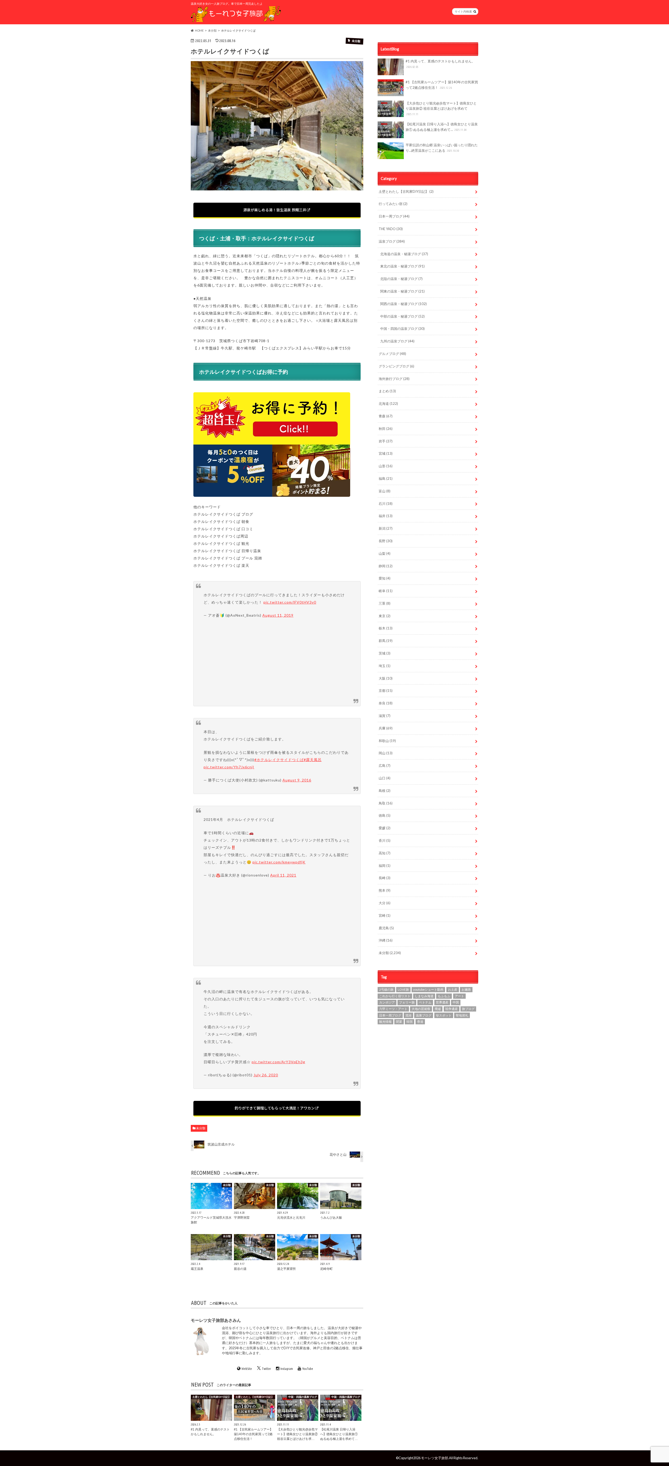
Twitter (266, 1368)
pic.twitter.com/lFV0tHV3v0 (289, 602)
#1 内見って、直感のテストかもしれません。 (440, 63)
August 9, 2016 (296, 780)
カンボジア (387, 1002)
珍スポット (444, 1015)
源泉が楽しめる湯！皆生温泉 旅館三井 (274, 209)
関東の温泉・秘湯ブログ (402, 291)
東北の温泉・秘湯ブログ (402, 266)
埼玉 (384, 666)
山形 (386, 466)
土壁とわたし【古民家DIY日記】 (406, 191)
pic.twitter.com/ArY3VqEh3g (278, 1062)
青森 (386, 416)
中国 (456, 1002)
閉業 (399, 1022)
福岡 (384, 865)
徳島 (384, 815)
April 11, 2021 (283, 875)
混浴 (408, 1015)
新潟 (386, 528)
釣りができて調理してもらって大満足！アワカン (275, 1108)
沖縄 (386, 940)
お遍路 (466, 989)
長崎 (384, 878)
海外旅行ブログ (394, 379)
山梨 (384, 553)
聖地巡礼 (462, 1015)
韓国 (409, 1022)
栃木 (386, 628)
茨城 (384, 653)
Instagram (286, 1368)
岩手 (386, 441)
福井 (386, 516)
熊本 (384, 890)
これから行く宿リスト (395, 996)
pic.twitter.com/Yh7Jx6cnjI (229, 767)
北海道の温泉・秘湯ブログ (404, 254)
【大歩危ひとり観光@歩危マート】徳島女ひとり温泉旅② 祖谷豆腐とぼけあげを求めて (441, 108)
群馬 (386, 641)
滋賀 (384, 716)
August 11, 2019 (277, 615)
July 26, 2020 (265, 1075)
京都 (386, 690)
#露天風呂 (313, 759)
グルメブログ (392, 354)
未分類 (200, 1128)
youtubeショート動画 (428, 989)
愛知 (384, 578)
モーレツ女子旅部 (434, 1458)
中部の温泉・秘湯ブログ (402, 316)
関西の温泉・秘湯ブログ (403, 304)
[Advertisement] (277, 661)
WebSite (246, 1368)
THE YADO (391, 229)
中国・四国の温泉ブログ (402, 328)
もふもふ (444, 996)
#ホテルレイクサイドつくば (279, 759)
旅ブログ (468, 1009)
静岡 (386, 566)
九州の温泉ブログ (397, 341)
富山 (384, 491)
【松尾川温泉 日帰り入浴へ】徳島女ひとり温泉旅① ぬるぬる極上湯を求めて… (442, 127)
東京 (384, 616)
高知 (384, 853)
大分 (384, 903)
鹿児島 (386, 928)
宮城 (386, 453)
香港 (420, 1022)
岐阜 (386, 591)
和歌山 (387, 741)
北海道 (388, 403)
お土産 (452, 989)
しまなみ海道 (424, 996)
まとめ (387, 391)
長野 (386, 541)
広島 (384, 765)
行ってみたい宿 (393, 204)
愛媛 (384, 828)
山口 (384, 778)
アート (459, 996)
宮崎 (384, 915)
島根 (384, 791)
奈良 (386, 703)
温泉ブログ (392, 241)
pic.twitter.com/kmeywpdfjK (278, 862)
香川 (384, 840)
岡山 (386, 753)
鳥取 (386, 803)
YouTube (307, 1368)
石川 (386, 503)
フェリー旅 (407, 1002)
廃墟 (438, 1009)
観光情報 (385, 1022)
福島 (386, 478)
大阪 (386, 678)
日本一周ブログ (394, 216)
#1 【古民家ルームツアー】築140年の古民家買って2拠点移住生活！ (442, 85)
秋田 (386, 429)
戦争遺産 (451, 1009)
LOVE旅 (403, 989)
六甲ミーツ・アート (393, 1009)
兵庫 (386, 728)
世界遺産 (442, 1002)
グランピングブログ (396, 366)
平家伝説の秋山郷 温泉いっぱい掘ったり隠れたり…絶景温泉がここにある (442, 148)
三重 (384, 603)
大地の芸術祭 (421, 1009)
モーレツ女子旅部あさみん (216, 1320)
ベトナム (425, 1002)
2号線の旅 (386, 989)
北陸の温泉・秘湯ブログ (401, 279)
